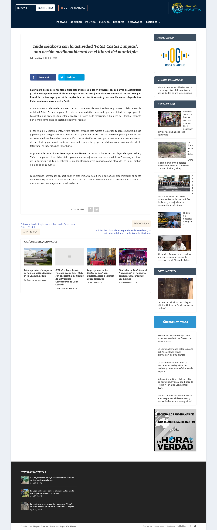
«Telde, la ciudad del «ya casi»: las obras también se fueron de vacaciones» (174, 338)
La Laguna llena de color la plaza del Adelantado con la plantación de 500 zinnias (175, 351)
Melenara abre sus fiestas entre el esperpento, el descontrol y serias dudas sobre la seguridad (175, 90)
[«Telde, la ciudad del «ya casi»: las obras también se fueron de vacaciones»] (25, 480)
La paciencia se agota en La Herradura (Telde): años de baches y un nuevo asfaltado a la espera (175, 367)
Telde (48, 57)
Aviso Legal (160, 526)
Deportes (118, 21)
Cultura (104, 21)
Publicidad (181, 526)
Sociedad (76, 21)
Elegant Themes (40, 526)
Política (90, 21)
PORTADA (61, 21)
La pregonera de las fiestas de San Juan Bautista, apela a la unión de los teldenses (101, 274)
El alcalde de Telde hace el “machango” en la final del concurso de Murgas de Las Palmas (133, 274)
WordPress (71, 526)
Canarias (151, 21)
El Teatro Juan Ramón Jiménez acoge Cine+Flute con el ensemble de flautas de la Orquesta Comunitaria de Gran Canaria (69, 277)
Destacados (135, 21)
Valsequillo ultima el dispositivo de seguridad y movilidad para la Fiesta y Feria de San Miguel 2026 (175, 383)
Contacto (171, 526)
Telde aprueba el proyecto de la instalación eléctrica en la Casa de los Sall (38, 273)
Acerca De (147, 526)
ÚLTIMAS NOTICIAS (74, 7)
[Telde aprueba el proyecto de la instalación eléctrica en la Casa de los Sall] (38, 256)
